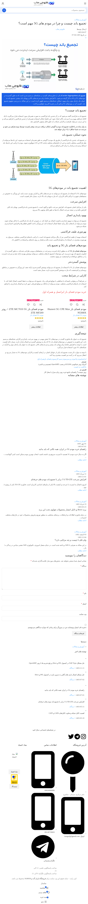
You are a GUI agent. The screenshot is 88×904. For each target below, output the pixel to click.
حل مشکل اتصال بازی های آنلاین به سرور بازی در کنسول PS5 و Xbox (59, 675)
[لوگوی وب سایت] (44, 3)
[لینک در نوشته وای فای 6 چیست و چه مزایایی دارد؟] (44, 440)
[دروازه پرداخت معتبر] (14, 779)
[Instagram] (83, 736)
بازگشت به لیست (80, 367)
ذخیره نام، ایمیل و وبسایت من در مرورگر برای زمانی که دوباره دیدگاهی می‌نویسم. (57, 627)
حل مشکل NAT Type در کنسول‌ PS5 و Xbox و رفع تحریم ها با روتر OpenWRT (56, 663)
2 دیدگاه (72, 680)
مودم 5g (78, 359)
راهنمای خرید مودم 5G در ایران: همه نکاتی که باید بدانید (64, 690)
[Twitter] (71, 736)
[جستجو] (4, 10)
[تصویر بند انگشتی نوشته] (80, 658)
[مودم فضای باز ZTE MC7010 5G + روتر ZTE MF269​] (25, 297)
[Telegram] (77, 736)
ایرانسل (83, 359)
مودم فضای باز (49, 359)
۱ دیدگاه (72, 668)
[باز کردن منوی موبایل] (85, 3)
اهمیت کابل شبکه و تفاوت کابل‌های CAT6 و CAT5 (66, 713)
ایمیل (83, 604)
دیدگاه (83, 566)
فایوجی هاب (60, 29)
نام (84, 593)
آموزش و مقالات (80, 20)
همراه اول (40, 359)
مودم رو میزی (70, 359)
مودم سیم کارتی (60, 359)
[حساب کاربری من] (3, 3)
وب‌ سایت (82, 614)
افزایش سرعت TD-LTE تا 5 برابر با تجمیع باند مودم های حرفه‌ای (61, 702)
